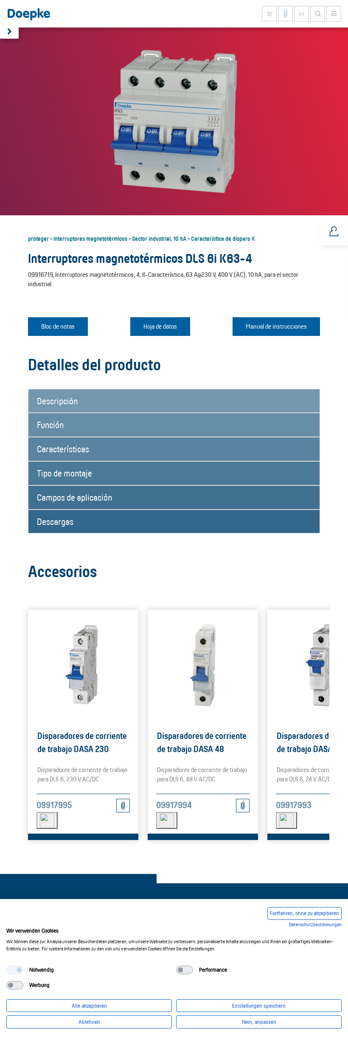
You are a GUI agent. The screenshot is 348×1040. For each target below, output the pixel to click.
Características (63, 448)
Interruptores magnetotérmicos (90, 238)
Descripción (57, 400)
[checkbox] (14, 970)
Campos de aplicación (74, 497)
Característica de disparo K (223, 238)
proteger (38, 238)
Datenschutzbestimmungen (315, 924)
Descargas (55, 521)
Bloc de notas (58, 326)
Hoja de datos (160, 326)
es (301, 13)
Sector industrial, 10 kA (159, 238)
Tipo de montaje (64, 473)
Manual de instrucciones (276, 326)
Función (50, 424)
